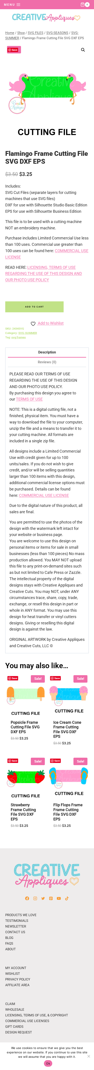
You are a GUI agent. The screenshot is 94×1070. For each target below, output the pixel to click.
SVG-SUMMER (27, 333)
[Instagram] (35, 898)
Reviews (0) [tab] (47, 362)
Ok (48, 1063)
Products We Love (21, 915)
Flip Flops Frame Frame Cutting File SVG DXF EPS (68, 812)
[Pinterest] (51, 898)
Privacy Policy (17, 979)
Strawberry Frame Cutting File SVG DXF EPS (23, 812)
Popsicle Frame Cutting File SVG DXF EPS (25, 727)
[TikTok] (67, 898)
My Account (15, 968)
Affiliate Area (17, 985)
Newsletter (15, 926)
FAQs (9, 943)
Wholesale (14, 1010)
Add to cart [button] (25, 749)
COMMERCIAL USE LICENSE (44, 495)
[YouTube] (59, 898)
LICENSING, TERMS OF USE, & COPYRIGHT (36, 1015)
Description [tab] (47, 352)
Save (14, 49)
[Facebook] (27, 898)
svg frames (18, 337)
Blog (9, 938)
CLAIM (10, 1004)
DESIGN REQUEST (18, 1032)
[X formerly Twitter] (43, 898)
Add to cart (34, 307)
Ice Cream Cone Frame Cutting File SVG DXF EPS (67, 729)
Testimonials (16, 921)
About (10, 949)
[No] (88, 1056)
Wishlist (12, 974)
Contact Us (15, 932)
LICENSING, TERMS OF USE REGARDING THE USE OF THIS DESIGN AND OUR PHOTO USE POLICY (43, 273)
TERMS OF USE (29, 399)
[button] (83, 50)
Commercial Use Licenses (27, 1021)
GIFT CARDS (14, 1027)
